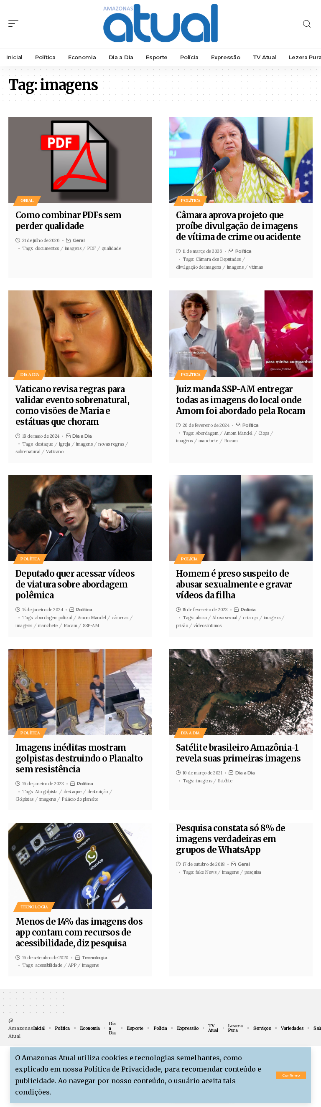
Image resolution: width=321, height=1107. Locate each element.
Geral (27, 200)
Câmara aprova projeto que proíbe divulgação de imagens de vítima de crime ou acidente (238, 226)
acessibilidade (48, 965)
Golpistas (24, 799)
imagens (73, 248)
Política (190, 200)
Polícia (189, 559)
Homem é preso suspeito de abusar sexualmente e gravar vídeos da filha (234, 584)
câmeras (120, 617)
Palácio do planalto (79, 799)
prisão (182, 625)
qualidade (111, 248)
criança (250, 617)
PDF (91, 248)
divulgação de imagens (198, 267)
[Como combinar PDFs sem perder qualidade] (80, 160)
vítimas (256, 267)
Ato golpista (46, 791)
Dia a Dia (29, 374)
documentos (47, 248)
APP (72, 965)
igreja (64, 444)
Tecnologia (34, 907)
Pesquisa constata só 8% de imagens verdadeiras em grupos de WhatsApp (230, 839)
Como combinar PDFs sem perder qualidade (68, 220)
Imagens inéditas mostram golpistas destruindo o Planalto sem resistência (79, 758)
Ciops (263, 433)
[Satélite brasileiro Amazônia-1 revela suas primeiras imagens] (241, 692)
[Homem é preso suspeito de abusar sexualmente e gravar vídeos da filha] (241, 518)
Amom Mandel (238, 433)
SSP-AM (91, 625)
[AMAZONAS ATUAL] (160, 24)
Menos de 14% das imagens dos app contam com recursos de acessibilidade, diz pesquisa (79, 932)
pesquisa (253, 872)
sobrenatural (27, 451)
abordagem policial (53, 617)
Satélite (225, 781)
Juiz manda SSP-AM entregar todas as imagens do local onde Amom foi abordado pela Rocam (240, 400)
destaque (44, 444)
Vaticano (54, 451)
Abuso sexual (224, 617)
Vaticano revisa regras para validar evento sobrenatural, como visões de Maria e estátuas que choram (72, 405)
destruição (97, 791)
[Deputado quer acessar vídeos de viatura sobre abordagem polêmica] (80, 518)
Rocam (231, 441)
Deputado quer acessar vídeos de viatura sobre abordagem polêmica (75, 584)
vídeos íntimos (207, 625)
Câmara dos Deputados (218, 259)
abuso (201, 617)
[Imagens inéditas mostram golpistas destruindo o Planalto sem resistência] (80, 692)
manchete (208, 441)
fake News (206, 872)
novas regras (111, 444)
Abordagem (207, 433)
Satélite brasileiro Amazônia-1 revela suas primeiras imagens (238, 753)
